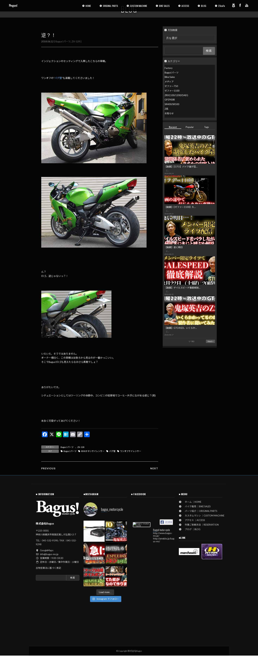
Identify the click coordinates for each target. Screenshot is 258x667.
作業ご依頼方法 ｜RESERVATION (201, 524)
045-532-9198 (50, 540)
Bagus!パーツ (63, 41)
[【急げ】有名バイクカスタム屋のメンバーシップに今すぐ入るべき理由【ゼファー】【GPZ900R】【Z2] (94, 553)
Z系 (166, 108)
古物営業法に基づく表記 (48, 567)
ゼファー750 (171, 86)
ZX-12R (76, 41)
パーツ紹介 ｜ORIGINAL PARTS (200, 511)
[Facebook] (240, 5)
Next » (210, 341)
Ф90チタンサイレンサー (92, 451)
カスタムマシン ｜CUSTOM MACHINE (203, 515)
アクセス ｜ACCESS (194, 520)
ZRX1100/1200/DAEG (176, 95)
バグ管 (58, 77)
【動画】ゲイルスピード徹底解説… (182, 287)
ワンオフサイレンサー (130, 451)
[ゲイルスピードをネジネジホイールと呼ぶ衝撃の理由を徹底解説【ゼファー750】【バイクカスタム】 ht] (116, 553)
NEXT (154, 468)
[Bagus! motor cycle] (141, 524)
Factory (169, 68)
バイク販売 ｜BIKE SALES (197, 506)
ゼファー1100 (172, 90)
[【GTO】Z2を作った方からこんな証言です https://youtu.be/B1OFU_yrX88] (116, 531)
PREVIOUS (48, 468)
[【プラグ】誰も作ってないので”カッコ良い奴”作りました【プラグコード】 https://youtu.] (116, 575)
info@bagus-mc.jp (49, 554)
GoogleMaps (46, 550)
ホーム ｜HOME (192, 501)
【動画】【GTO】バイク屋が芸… (180, 166)
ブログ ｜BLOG (191, 529)
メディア (169, 81)
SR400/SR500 (172, 104)
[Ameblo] (233, 5)
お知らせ (169, 113)
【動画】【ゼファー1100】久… (180, 207)
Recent (173, 127)
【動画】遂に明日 (173, 247)
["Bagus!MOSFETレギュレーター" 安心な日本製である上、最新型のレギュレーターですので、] (94, 531)
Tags (206, 127)
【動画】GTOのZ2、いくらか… (180, 327)
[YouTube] (246, 5)
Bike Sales (170, 77)
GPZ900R (170, 99)
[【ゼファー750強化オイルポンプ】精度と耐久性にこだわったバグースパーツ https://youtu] (94, 575)
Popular (190, 127)
